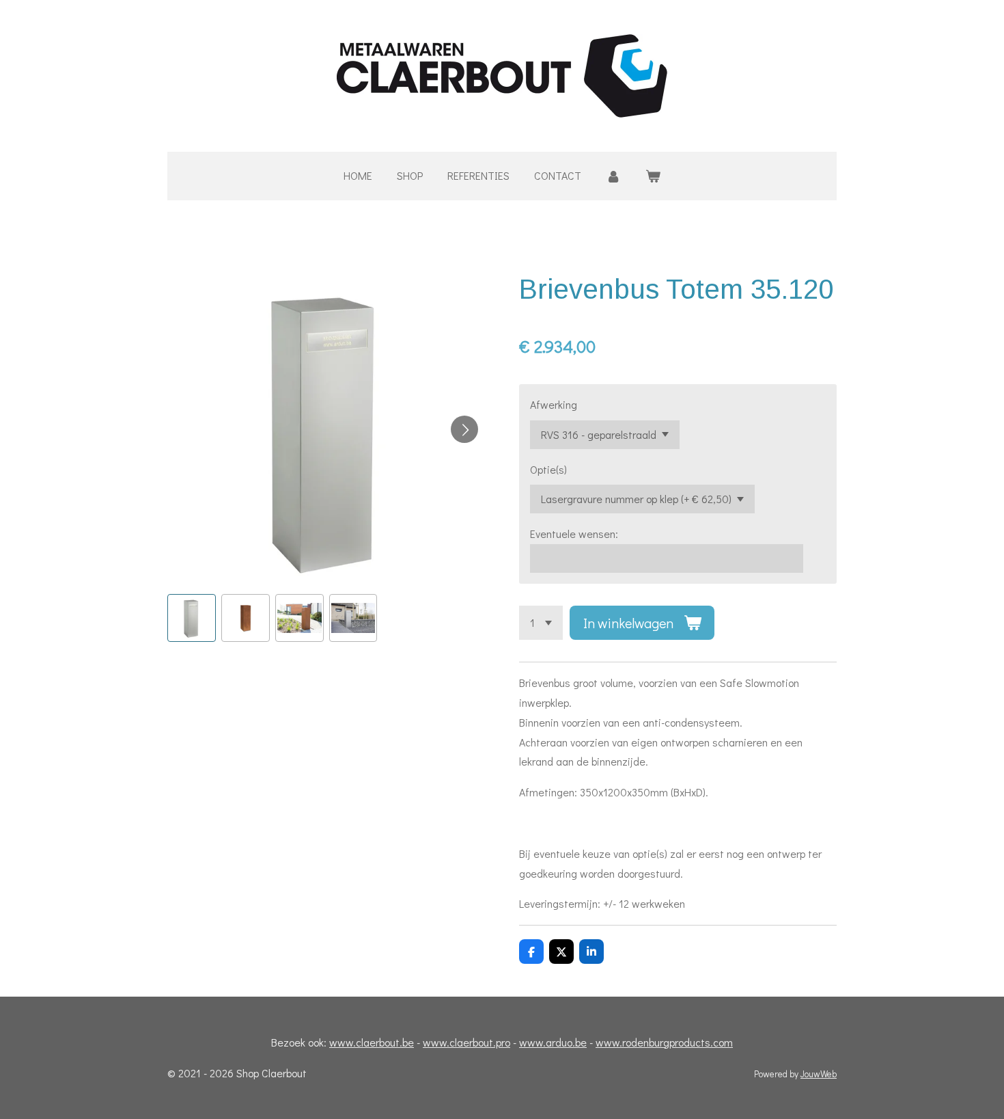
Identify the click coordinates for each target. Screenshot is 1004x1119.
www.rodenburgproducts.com (664, 1042)
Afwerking (553, 404)
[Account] (613, 176)
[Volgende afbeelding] (464, 429)
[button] (191, 618)
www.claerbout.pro (466, 1042)
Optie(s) (548, 469)
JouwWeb (818, 1074)
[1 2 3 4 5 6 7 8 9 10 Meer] (541, 623)
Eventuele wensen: (574, 533)
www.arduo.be (553, 1042)
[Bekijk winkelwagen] (653, 176)
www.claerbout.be (371, 1042)
